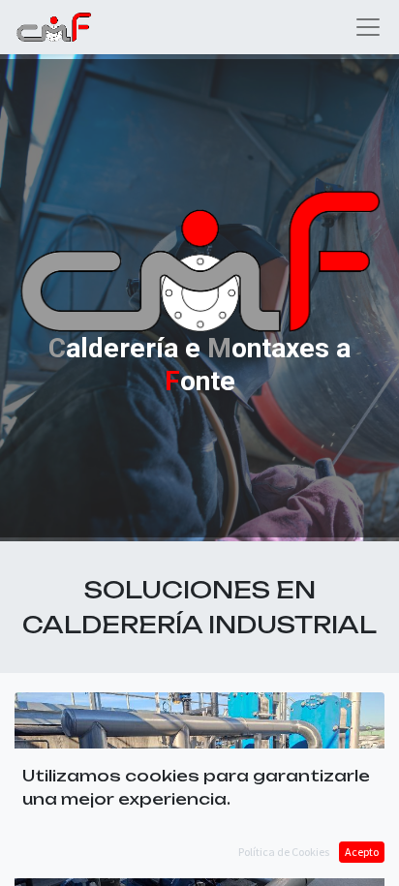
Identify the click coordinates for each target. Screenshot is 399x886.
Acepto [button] (362, 851)
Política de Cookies (283, 851)
